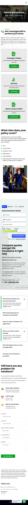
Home (6, 15)
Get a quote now (19, 236)
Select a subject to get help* (7, 428)
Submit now (9, 456)
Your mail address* (5, 435)
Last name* (3, 420)
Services (11, 15)
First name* (3, 413)
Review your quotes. (21, 239)
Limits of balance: (6, 229)
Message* (3, 442)
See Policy (14, 66)
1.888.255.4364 (13, 282)
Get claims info (14, 117)
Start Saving (14, 91)
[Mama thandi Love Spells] (3, 2)
